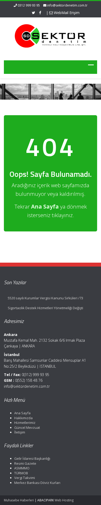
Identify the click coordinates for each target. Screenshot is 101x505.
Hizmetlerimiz (24, 422)
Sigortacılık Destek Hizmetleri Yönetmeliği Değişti (45, 308)
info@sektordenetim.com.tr (67, 5)
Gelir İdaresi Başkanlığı (32, 458)
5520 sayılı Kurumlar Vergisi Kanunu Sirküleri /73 (45, 298)
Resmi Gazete (25, 463)
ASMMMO (22, 468)
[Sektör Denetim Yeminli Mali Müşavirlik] (50, 36)
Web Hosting (64, 500)
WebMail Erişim (66, 12)
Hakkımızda (23, 418)
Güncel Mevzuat (27, 427)
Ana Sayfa (22, 413)
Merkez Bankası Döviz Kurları (37, 482)
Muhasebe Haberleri (19, 500)
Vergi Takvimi (24, 477)
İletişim (19, 432)
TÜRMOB (21, 473)
